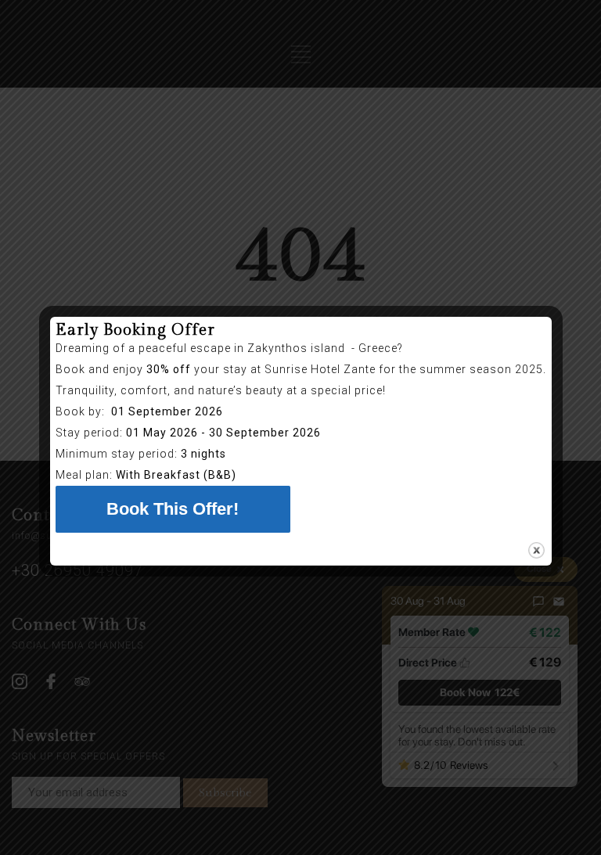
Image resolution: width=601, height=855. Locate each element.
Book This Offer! (172, 509)
